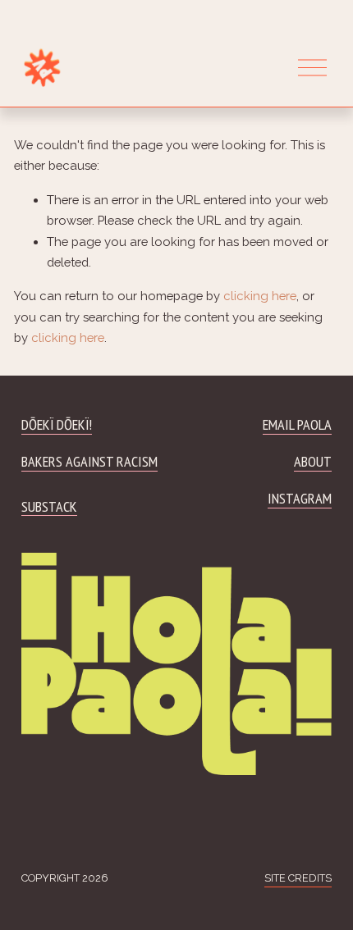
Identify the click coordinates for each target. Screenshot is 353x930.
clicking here (259, 296)
